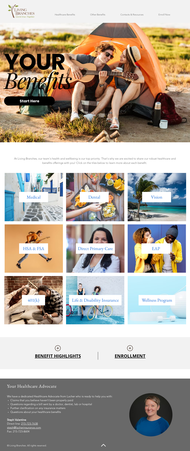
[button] (69, 14)
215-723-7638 (29, 423)
